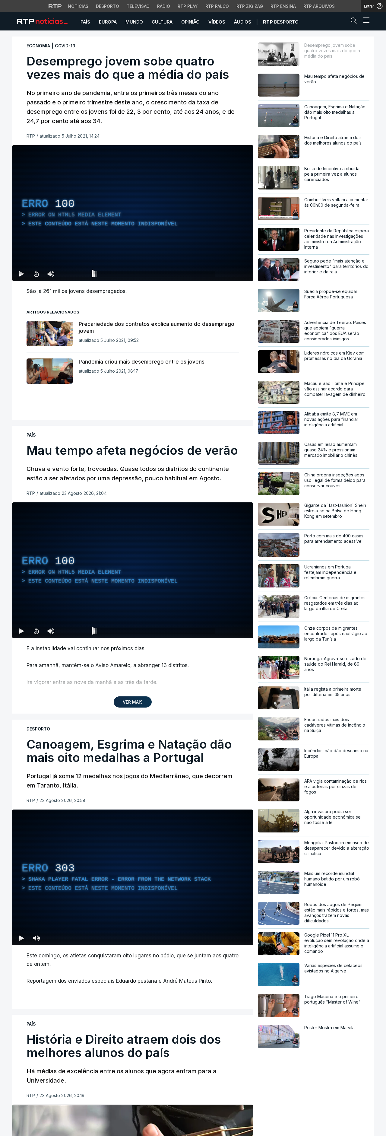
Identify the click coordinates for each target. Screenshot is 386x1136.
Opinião (190, 22)
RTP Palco (217, 6)
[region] (132, 213)
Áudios (242, 22)
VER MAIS (133, 702)
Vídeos (216, 22)
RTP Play (188, 6)
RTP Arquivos (319, 6)
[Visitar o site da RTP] (55, 6)
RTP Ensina (283, 6)
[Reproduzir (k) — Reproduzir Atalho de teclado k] (21, 273)
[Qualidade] (229, 273)
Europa (108, 22)
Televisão (138, 6)
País (85, 22)
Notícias (78, 6)
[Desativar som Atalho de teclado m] (50, 273)
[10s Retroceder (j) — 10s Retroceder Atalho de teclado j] (36, 273)
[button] (355, 22)
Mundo (134, 22)
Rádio (163, 6)
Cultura (162, 22)
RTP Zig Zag (249, 6)
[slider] (154, 275)
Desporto (107, 6)
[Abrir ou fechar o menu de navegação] (364, 21)
